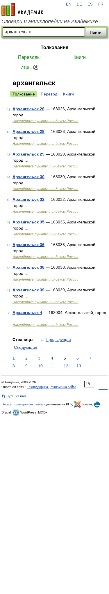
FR (100, 4)
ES (90, 4)
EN (68, 4)
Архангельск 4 (27, 312)
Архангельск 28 (28, 131)
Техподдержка (37, 387)
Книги (80, 57)
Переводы (29, 57)
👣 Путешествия (13, 396)
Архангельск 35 (28, 222)
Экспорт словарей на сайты (22, 404)
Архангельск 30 (28, 176)
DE (79, 4)
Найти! (96, 32)
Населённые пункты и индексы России (45, 121)
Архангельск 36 (28, 244)
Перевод (49, 94)
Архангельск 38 (28, 267)
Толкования (54, 47)
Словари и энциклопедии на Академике (49, 21)
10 (40, 366)
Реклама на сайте (63, 387)
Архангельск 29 (28, 154)
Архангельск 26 (28, 108)
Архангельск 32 (28, 199)
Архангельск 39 (28, 290)
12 (66, 366)
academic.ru (22, 9)
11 (53, 366)
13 (78, 366)
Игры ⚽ (29, 67)
